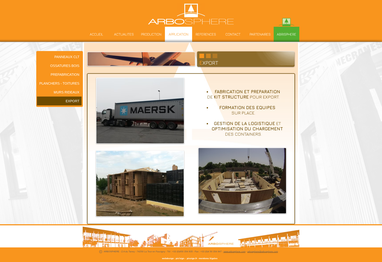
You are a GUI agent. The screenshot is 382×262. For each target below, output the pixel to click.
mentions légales (208, 258)
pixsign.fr (191, 258)
